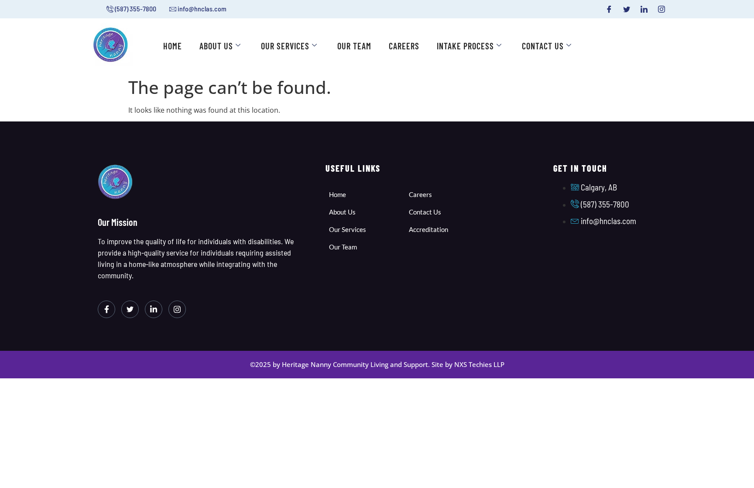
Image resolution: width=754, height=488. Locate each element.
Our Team (354, 46)
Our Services (285, 46)
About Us (216, 46)
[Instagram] (661, 9)
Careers (404, 46)
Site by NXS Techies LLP (468, 364)
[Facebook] (609, 9)
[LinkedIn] (644, 9)
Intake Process (465, 46)
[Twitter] (626, 9)
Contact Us (543, 46)
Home (172, 46)
